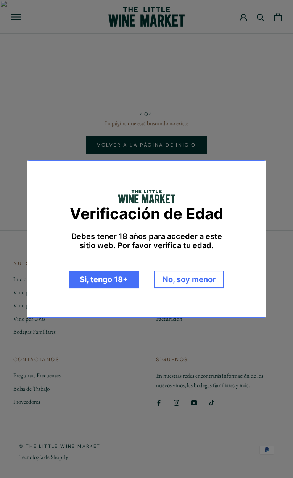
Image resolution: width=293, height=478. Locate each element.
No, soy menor (189, 279)
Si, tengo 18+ (104, 279)
